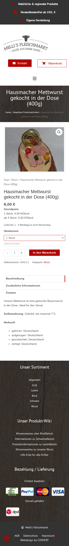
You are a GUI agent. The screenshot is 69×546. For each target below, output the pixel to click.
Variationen (11, 231)
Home (8, 112)
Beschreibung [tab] (15, 278)
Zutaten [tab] (11, 292)
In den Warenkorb (44, 252)
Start (6, 180)
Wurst (15, 180)
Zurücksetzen (11, 244)
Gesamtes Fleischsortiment (26, 112)
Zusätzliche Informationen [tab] (23, 285)
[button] (34, 78)
